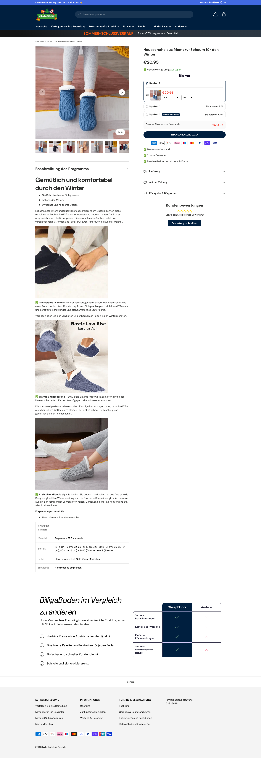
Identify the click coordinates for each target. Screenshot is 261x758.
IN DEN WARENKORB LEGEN (184, 134)
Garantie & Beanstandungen (134, 711)
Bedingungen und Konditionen (135, 718)
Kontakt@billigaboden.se (49, 718)
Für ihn (142, 26)
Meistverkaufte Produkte (104, 26)
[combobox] (134, 14)
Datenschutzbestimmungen (134, 724)
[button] (224, 14)
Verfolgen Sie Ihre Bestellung (68, 26)
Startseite (41, 26)
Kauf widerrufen (44, 724)
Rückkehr (124, 705)
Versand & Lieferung (91, 718)
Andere (179, 26)
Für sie (127, 26)
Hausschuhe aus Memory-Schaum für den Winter (65, 41)
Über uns (85, 705)
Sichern (131, 681)
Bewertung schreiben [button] (184, 223)
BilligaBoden (45, 747)
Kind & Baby (161, 26)
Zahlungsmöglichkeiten (93, 711)
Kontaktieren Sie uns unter (49, 711)
